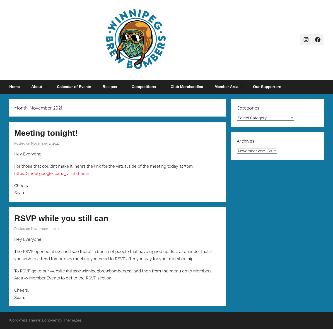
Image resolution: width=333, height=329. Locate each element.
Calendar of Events (74, 87)
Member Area (226, 87)
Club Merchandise (187, 87)
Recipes (110, 87)
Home (14, 87)
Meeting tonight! (46, 133)
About (36, 87)
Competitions (144, 87)
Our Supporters (267, 87)
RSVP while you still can (61, 218)
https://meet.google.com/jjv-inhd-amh (51, 173)
